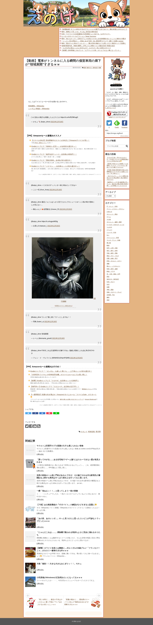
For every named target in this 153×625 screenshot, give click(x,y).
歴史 (108, 276)
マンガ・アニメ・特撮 (113, 240)
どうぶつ (109, 230)
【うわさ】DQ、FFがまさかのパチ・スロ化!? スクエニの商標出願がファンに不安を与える (118, 159)
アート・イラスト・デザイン (115, 209)
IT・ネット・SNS (112, 206)
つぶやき (109, 227)
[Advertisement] (40, 42)
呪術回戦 (91, 432)
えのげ (79, 621)
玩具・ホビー (111, 282)
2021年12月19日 (57, 122)
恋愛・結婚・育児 (112, 258)
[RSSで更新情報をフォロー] (38, 426)
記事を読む (40, 454)
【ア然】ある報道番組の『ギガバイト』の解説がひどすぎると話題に (66, 505)
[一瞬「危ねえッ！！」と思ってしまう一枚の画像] (30, 495)
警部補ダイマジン (87, 389)
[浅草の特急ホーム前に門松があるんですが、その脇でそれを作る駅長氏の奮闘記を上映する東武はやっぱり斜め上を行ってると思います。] (30, 479)
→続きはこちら (110, 108)
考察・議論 (110, 289)
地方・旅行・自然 (112, 250)
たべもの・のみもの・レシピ (115, 224)
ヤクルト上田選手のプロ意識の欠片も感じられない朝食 (60, 446)
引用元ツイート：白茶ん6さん (63, 305)
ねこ (108, 235)
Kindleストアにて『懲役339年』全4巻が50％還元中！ (51, 160)
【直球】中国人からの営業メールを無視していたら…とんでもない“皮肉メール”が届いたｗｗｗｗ (117, 165)
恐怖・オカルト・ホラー (114, 261)
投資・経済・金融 (112, 269)
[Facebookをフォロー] (31, 426)
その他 (109, 219)
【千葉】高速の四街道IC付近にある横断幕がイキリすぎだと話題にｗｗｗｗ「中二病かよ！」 (117, 171)
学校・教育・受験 (112, 253)
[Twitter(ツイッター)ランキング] (117, 115)
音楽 (108, 300)
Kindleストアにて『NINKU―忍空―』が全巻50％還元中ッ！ (54, 146)
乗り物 (109, 243)
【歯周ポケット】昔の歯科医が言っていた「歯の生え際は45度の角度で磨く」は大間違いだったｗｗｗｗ (117, 183)
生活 (108, 284)
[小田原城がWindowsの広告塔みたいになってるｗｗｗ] (30, 582)
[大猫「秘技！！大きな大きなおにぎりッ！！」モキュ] (30, 568)
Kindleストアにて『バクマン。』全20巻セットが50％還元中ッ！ (55, 166)
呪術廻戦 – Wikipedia (36, 106)
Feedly (117, 127)
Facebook (125, 127)
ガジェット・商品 (112, 214)
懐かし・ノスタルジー (113, 266)
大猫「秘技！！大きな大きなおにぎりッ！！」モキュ (59, 564)
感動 (108, 263)
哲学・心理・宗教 (112, 248)
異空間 (98, 432)
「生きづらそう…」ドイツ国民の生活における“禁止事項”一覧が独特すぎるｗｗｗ (117, 177)
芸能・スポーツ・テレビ (114, 292)
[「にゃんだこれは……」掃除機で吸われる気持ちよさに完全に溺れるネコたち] (30, 536)
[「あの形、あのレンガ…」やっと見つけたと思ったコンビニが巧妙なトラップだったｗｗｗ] (30, 523)
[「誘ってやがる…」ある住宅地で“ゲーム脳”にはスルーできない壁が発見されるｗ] (30, 464)
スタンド (84, 432)
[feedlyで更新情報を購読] (35, 426)
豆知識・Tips (111, 295)
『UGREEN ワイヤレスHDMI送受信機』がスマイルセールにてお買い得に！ (58, 374)
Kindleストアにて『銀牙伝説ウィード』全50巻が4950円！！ (54, 154)
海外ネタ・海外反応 (92, 67)
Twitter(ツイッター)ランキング (117, 117)
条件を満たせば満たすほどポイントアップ (72, 399)
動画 (84, 67)
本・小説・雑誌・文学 (113, 274)
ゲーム (109, 217)
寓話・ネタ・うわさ (113, 256)
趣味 (108, 297)
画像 (99, 67)
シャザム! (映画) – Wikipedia (38, 109)
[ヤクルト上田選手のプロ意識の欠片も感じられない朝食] (30, 450)
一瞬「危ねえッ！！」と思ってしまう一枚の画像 (57, 491)
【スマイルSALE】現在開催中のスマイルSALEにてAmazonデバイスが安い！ (60, 140)
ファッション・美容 (113, 237)
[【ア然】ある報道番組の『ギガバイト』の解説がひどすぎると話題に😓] (30, 509)
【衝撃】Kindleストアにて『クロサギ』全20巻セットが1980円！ (54, 381)
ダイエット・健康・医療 (114, 222)
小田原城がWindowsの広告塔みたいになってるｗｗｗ (59, 577)
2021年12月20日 (66, 209)
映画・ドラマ (111, 271)
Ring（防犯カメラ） (41, 143)
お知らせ (109, 211)
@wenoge (118, 83)
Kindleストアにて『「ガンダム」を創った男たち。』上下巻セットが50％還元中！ (61, 371)
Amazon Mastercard (90, 399)
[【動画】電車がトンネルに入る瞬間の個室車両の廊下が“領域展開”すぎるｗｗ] (42, 413)
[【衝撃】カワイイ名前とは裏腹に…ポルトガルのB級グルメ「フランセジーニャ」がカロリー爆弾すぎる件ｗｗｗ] (30, 552)
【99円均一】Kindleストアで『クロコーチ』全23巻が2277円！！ (54, 386)
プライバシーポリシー (124, 135)
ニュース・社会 (111, 232)
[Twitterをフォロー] (27, 426)
